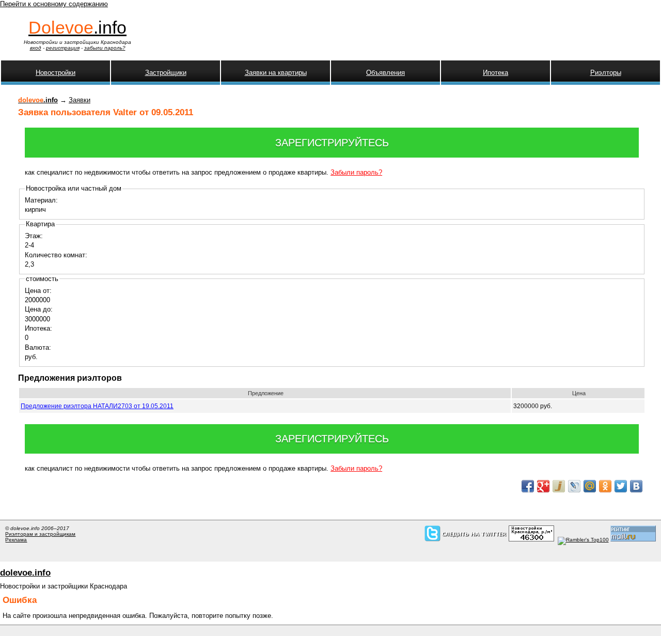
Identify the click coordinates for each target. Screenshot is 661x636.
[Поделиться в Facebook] (528, 486)
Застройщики (165, 72)
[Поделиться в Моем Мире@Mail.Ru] (590, 486)
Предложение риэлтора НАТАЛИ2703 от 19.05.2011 (97, 406)
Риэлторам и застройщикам (40, 534)
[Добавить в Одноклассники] (605, 486)
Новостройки (55, 72)
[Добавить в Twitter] (621, 486)
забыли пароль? (104, 48)
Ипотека (495, 72)
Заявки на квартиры (276, 72)
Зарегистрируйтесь (332, 142)
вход (35, 48)
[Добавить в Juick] (559, 486)
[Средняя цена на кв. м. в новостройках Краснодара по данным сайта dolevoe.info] (531, 539)
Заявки (79, 100)
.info (77, 27)
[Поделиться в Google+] (543, 486)
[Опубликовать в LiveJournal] (574, 486)
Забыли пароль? (356, 172)
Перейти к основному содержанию (54, 4)
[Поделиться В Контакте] (636, 486)
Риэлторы (605, 72)
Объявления (385, 72)
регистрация (63, 48)
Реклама (16, 539)
